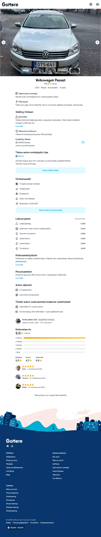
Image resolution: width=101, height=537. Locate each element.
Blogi (8, 475)
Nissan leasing (11, 504)
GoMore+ (56, 464)
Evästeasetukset (47, 523)
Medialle (9, 464)
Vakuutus (56, 475)
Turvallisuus (57, 478)
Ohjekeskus (10, 457)
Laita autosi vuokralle (60, 468)
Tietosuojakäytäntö (20, 523)
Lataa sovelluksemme (14, 468)
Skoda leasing (11, 511)
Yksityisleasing (12, 493)
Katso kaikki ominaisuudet (50, 210)
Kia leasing (10, 500)
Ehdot (8, 523)
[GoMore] (10, 4)
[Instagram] (12, 446)
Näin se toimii (57, 460)
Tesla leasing (11, 496)
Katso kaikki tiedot (50, 170)
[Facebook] (7, 446)
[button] (50, 142)
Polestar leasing (12, 507)
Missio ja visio (11, 460)
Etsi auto (55, 457)
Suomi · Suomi (17, 527)
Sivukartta (34, 523)
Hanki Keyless (58, 471)
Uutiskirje (10, 471)
